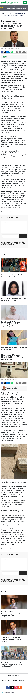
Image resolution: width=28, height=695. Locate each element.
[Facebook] (2, 52)
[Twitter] (5, 52)
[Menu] (25, 2)
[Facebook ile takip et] (8, 687)
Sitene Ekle (13, 682)
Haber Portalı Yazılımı (9, 692)
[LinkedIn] (9, 52)
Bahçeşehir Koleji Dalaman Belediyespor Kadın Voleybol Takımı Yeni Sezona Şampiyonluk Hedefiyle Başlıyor (16, 8)
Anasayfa (5, 13)
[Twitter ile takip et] (12, 687)
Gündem (12, 13)
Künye (9, 680)
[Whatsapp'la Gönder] (12, 52)
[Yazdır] (17, 52)
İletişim (15, 680)
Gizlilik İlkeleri (22, 680)
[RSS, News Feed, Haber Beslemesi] (20, 687)
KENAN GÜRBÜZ (12, 388)
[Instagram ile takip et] (16, 687)
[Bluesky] (7, 52)
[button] (20, 52)
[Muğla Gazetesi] (10, 2)
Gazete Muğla (11, 57)
